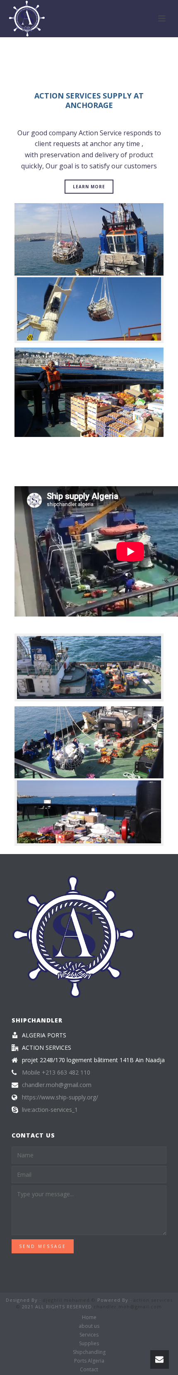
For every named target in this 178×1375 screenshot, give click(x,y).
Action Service (100, 132)
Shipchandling (89, 1352)
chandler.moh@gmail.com (56, 1085)
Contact (89, 1369)
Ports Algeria (89, 1361)
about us (89, 1326)
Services (89, 1335)
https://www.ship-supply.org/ (60, 1097)
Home (89, 1317)
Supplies (89, 1343)
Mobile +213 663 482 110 (56, 1072)
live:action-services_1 (50, 1109)
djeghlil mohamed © (69, 1300)
